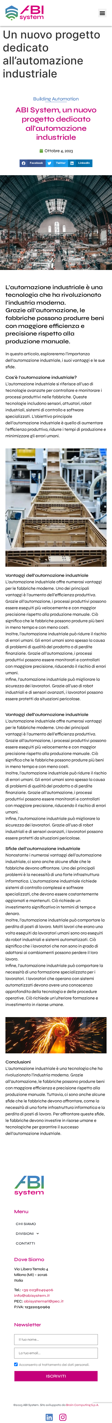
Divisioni (25, 1234)
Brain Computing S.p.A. (82, 1405)
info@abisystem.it (32, 1295)
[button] (102, 13)
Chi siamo (26, 1224)
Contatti (25, 1243)
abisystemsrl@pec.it (44, 1301)
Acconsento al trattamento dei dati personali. (54, 1365)
